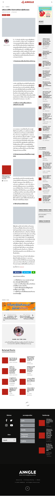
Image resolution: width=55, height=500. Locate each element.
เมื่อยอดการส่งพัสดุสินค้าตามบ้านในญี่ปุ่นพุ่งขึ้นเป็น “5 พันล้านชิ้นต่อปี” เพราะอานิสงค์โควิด (49, 434)
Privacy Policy (29, 480)
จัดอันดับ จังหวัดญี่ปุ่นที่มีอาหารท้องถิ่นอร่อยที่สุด (13, 389)
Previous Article (11, 314)
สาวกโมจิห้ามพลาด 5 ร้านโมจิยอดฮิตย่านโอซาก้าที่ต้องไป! (47, 186)
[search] (14, 440)
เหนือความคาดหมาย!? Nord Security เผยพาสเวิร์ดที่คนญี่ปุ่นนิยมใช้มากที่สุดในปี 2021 (47, 42)
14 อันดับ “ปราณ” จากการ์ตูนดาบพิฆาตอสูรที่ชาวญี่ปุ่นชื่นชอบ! (47, 128)
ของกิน (10, 393)
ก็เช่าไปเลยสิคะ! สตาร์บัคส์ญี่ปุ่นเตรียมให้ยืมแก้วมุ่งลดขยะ (47, 136)
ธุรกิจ (46, 56)
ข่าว (27, 393)
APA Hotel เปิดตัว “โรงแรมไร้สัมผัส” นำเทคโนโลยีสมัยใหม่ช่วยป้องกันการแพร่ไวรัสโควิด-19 (47, 94)
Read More (5, 180)
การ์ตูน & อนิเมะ (46, 122)
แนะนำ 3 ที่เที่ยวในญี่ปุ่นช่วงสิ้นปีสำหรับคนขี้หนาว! (47, 177)
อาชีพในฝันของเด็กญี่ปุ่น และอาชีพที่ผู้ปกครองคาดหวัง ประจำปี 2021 (47, 107)
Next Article (26, 314)
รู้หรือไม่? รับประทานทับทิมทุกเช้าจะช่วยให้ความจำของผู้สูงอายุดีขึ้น (47, 64)
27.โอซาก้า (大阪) (46, 190)
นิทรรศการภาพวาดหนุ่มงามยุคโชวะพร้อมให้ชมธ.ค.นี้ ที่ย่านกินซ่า (47, 84)
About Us (19, 480)
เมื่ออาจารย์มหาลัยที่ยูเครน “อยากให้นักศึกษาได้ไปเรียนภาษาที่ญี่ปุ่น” (27, 317)
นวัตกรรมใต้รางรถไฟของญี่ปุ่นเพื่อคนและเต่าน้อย (31, 389)
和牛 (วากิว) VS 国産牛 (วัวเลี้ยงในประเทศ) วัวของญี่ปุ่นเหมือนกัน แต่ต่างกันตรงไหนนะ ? (47, 166)
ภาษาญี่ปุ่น (48, 171)
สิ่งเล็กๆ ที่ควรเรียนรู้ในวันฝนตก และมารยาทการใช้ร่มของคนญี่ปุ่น (49, 447)
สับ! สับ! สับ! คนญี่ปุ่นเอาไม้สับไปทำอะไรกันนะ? (13, 359)
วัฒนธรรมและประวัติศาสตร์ (49, 453)
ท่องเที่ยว (44, 180)
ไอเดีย (8, 14)
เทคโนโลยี (47, 46)
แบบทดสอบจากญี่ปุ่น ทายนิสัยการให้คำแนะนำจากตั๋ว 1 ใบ (31, 358)
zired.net (22, 267)
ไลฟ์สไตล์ (4, 14)
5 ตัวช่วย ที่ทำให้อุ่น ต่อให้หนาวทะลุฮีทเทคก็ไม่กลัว (31, 380)
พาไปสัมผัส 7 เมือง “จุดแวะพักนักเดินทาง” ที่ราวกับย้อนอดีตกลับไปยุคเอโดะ (10, 318)
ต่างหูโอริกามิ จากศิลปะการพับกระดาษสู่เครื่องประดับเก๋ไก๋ (13, 379)
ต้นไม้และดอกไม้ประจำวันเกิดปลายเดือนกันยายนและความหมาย (31, 369)
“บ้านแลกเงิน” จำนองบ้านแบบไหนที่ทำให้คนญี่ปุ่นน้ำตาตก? (47, 53)
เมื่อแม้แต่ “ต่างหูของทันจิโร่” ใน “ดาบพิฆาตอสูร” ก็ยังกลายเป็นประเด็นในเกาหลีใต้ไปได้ (47, 117)
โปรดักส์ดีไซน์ (12, 383)
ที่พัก (46, 99)
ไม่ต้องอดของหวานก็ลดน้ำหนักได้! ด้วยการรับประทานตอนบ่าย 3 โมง (6, 177)
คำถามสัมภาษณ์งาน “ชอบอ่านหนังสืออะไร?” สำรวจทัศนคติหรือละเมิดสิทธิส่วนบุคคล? (47, 74)
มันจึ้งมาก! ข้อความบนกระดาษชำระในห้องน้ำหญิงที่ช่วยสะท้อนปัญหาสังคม (12, 370)
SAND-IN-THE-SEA (6, 12)
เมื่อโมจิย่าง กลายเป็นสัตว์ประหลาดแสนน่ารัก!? (49, 421)
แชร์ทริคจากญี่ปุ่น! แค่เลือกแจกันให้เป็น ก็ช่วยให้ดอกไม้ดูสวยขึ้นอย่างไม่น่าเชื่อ (47, 198)
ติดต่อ (38, 480)
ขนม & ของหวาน (46, 191)
